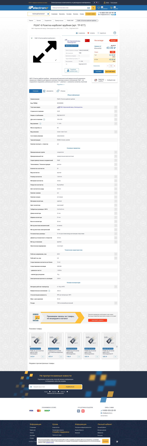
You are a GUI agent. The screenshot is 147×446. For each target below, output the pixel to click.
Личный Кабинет (102, 427)
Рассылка (100, 435)
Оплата (32, 432)
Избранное (100, 432)
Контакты (75, 14)
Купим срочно (55, 427)
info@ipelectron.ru (105, 14)
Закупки (54, 391)
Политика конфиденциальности (83, 427)
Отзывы (82, 14)
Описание (35, 91)
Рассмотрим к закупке (58, 430)
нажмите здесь (50, 442)
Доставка (68, 14)
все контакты (104, 415)
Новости (63, 391)
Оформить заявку (98, 320)
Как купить (62, 14)
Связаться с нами (56, 435)
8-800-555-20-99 (107, 13)
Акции (46, 391)
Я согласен (105, 441)
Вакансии (77, 432)
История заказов (102, 430)
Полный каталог (38, 14)
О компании (54, 14)
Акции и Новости (79, 430)
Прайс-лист (33, 430)
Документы (50, 91)
